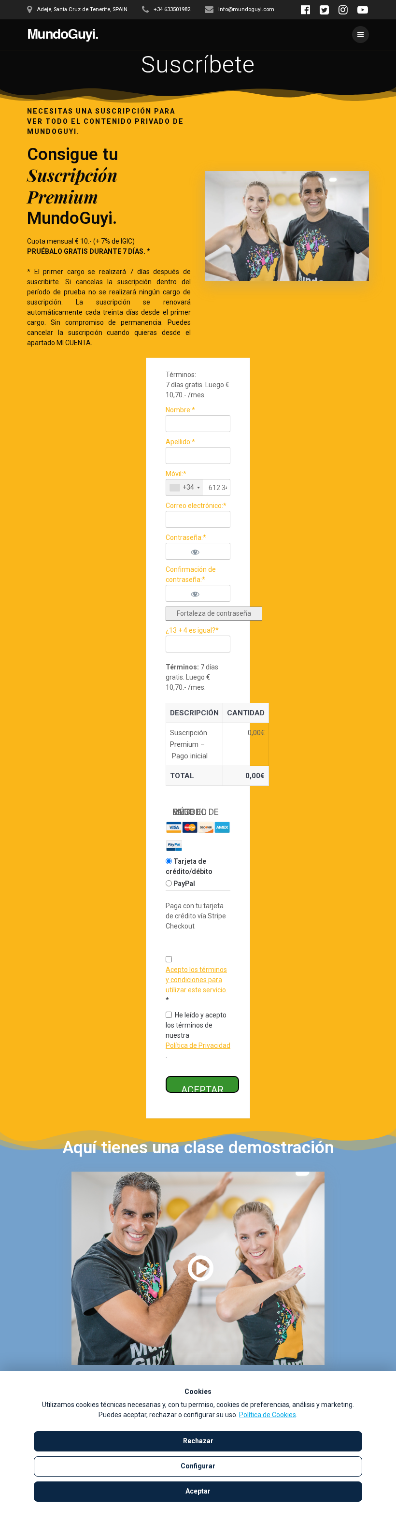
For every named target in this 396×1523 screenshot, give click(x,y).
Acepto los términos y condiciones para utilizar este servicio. (196, 980)
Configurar (198, 1466)
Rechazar (198, 1441)
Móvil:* (176, 474)
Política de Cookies (267, 1415)
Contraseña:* (186, 537)
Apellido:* (180, 442)
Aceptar (198, 1491)
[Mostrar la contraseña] (206, 551)
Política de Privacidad (198, 1045)
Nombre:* (180, 410)
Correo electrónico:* (196, 505)
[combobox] (184, 487)
